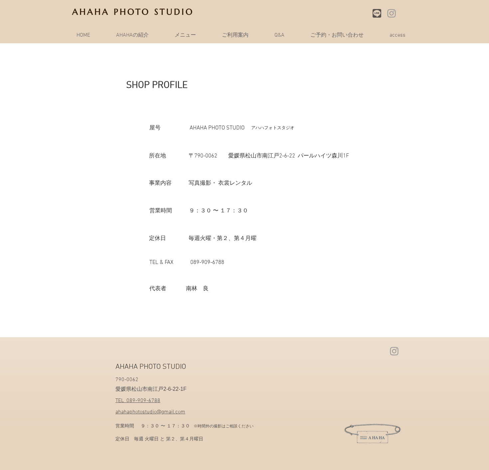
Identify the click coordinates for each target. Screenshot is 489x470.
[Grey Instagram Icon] (391, 13)
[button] (185, 35)
